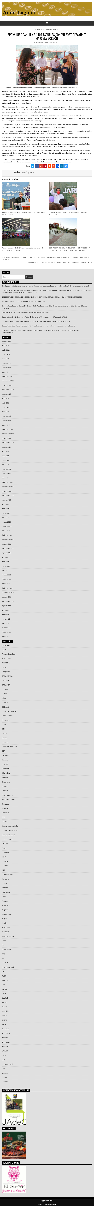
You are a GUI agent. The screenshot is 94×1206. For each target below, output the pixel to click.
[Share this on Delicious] (66, 166)
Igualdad (5, 861)
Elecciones (6, 782)
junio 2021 (5, 615)
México (4, 923)
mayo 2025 (6, 407)
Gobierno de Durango (10, 830)
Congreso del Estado (9, 711)
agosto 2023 (6, 500)
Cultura (4, 733)
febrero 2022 (7, 579)
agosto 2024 (6, 447)
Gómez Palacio (7, 839)
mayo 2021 (6, 619)
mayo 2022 (6, 566)
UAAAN (5, 1051)
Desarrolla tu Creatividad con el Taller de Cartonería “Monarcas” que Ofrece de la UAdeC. (34, 317)
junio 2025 (6, 403)
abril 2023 (5, 518)
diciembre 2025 (7, 376)
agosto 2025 (6, 394)
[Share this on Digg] (57, 166)
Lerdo (4, 897)
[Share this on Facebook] (37, 166)
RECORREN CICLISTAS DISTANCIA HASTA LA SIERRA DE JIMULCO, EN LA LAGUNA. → (60, 262)
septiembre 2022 (8, 548)
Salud (4, 994)
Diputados (5, 755)
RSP (3, 985)
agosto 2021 (6, 606)
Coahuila (39, 30)
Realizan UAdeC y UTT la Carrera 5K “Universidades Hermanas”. (25, 313)
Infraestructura (7, 874)
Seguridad (5, 1011)
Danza (4, 738)
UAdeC (4, 1055)
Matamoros (6, 914)
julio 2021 (5, 610)
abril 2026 (5, 359)
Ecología (5, 764)
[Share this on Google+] (41, 166)
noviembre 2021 (8, 592)
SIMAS (4, 1020)
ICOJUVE (5, 852)
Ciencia (4, 694)
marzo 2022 (6, 575)
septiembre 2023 (8, 495)
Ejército (5, 777)
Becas (4, 667)
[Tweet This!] (32, 166)
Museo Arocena (8, 936)
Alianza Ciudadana (8, 654)
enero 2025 (6, 425)
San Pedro (5, 998)
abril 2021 (5, 623)
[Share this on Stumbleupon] (53, 166)
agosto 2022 (6, 553)
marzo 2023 (6, 522)
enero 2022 (6, 584)
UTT (3, 1069)
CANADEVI (6, 685)
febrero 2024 (7, 473)
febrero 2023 (7, 526)
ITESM (4, 883)
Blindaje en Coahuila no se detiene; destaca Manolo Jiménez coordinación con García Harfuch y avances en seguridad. (45, 286)
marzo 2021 (6, 628)
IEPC (4, 857)
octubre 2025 (7, 385)
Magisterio (6, 905)
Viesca (4, 1077)
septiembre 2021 (8, 601)
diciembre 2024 (7, 429)
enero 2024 (6, 478)
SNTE (4, 1024)
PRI (3, 958)
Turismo (5, 1046)
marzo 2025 (6, 416)
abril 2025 (5, 412)
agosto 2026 (6, 341)
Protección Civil (8, 967)
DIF (43, 30)
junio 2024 (6, 456)
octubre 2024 (7, 438)
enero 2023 (6, 531)
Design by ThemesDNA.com (47, 1204)
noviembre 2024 (8, 434)
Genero (4, 821)
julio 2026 (5, 345)
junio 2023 (6, 509)
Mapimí (5, 910)
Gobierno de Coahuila (51, 30)
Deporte (5, 742)
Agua (4, 650)
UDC (3, 1060)
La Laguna (6, 892)
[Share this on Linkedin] (62, 166)
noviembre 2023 (8, 487)
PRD (3, 954)
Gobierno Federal (8, 835)
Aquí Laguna (6, 658)
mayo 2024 (6, 460)
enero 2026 (6, 372)
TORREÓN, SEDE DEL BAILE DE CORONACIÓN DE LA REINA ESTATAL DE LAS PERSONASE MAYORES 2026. (42, 297)
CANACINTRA (7, 676)
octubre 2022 (7, 544)
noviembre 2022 (8, 540)
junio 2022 (6, 562)
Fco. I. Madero (7, 795)
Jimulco (5, 888)
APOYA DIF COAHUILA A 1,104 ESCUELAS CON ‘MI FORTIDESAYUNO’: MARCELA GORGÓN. (47, 36)
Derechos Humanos (9, 747)
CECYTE (5, 689)
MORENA (5, 932)
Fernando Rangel (8, 799)
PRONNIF (5, 963)
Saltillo (4, 989)
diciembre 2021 (7, 588)
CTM (3, 729)
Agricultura (6, 645)
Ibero (4, 848)
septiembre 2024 (8, 442)
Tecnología (6, 1033)
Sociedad (5, 1029)
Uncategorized (7, 1064)
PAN (3, 945)
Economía (6, 769)
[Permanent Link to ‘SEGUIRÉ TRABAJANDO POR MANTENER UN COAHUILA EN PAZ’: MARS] (23, 196)
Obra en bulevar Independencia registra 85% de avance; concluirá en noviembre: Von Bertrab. (36, 321)
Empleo (4, 786)
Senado (4, 1016)
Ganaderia (6, 813)
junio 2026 (6, 350)
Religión (5, 980)
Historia (5, 844)
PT (3, 972)
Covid (4, 724)
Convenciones (7, 716)
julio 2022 (5, 557)
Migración (6, 927)
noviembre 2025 (8, 381)
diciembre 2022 (7, 535)
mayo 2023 (6, 513)
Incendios (5, 866)
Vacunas (5, 1073)
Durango (5, 760)
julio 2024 (5, 451)
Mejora (4, 919)
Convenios (6, 720)
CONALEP (6, 707)
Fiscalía (5, 808)
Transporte (6, 1042)
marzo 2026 (6, 363)
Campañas (6, 672)
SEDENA (5, 1002)
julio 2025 (5, 398)
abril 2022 (5, 570)
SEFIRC (4, 1007)
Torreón (5, 1038)
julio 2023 (5, 504)
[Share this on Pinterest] (45, 166)
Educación (6, 773)
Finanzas (5, 804)
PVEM (4, 976)
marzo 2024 (6, 469)
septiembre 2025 (8, 390)
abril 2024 (5, 465)
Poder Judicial (7, 949)
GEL (3, 817)
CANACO (5, 680)
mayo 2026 (6, 354)
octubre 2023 (7, 491)
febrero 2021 (6, 632)
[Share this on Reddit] (49, 166)
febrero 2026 (7, 368)
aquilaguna (39, 43)
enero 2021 (6, 637)
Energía (5, 791)
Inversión (5, 879)
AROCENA (6, 663)
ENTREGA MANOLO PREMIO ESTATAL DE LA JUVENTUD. (23, 301)
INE (3, 870)
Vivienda (5, 1082)
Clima (4, 698)
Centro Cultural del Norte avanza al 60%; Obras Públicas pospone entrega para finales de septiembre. (38, 326)
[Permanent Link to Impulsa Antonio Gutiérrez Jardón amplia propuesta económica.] (70, 196)
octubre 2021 (6, 597)
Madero (5, 901)
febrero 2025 (7, 421)
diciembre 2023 (7, 482)
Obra (4, 941)
